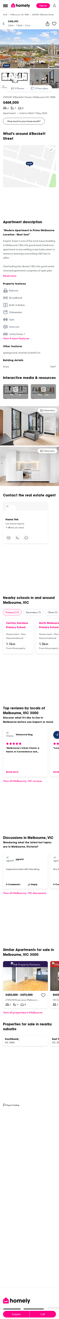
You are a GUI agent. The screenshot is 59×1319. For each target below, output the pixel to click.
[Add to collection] (43, 995)
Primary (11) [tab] (12, 612)
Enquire (16, 1314)
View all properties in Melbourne (23, 1012)
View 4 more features (16, 338)
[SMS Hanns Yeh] (26, 538)
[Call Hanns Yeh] (17, 538)
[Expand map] (51, 149)
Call (43, 1314)
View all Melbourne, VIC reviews (22, 781)
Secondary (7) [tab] (33, 612)
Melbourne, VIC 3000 (19, 14)
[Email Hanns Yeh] (8, 538)
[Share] (47, 23)
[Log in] (54, 5)
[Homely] (29, 1300)
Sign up (43, 5)
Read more (9, 275)
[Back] (3, 23)
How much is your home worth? (23, 121)
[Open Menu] (5, 5)
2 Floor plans (41, 88)
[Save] (54, 23)
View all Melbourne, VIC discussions (24, 893)
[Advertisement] (29, 204)
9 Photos (19, 88)
